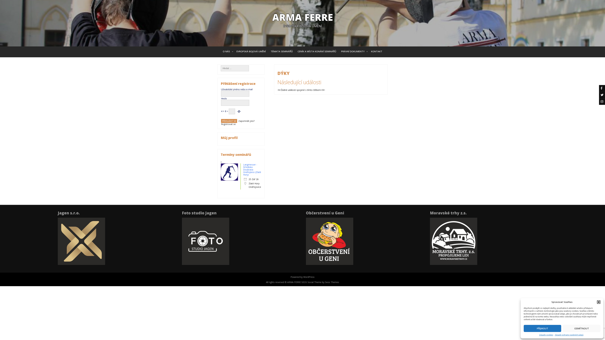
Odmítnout (581, 328)
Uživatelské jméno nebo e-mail (237, 89)
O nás (226, 51)
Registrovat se (228, 124)
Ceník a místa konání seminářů (317, 51)
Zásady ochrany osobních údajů (569, 335)
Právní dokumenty (353, 51)
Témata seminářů (282, 51)
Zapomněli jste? (246, 120)
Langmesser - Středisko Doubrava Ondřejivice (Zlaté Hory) (252, 169)
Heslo (224, 98)
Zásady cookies (546, 335)
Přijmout (542, 328)
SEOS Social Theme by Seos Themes (320, 282)
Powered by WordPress (302, 276)
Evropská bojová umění (251, 51)
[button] (598, 302)
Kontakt (376, 51)
